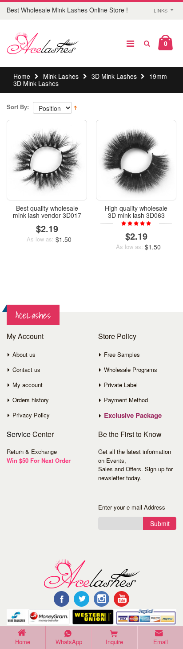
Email (160, 641)
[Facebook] (61, 599)
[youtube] (121, 599)
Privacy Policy (31, 415)
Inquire (114, 641)
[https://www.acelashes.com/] (92, 573)
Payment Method (126, 400)
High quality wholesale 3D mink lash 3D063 (136, 211)
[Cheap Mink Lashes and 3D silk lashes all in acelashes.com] (43, 43)
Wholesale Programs (130, 369)
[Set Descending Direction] (75, 106)
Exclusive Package (133, 415)
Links (160, 10)
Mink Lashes (61, 76)
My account (27, 384)
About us (24, 354)
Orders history (30, 400)
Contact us (26, 369)
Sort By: (18, 107)
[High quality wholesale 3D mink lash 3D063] (136, 160)
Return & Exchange (32, 451)
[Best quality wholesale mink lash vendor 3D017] (46, 160)
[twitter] (81, 599)
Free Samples (122, 354)
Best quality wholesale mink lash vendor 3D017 (47, 211)
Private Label (121, 384)
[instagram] (101, 599)
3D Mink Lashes (114, 76)
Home (21, 76)
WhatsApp (69, 641)
